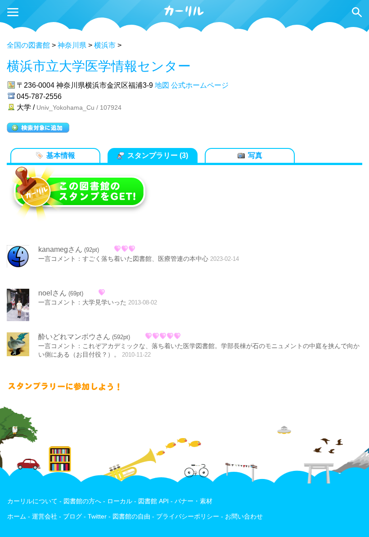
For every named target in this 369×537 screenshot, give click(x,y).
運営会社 (44, 516)
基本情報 (60, 155)
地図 (162, 85)
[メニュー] (13, 12)
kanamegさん (60, 249)
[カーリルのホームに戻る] (184, 15)
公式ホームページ (200, 85)
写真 (255, 155)
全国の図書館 (28, 45)
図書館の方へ (82, 501)
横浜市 (105, 45)
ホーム (16, 516)
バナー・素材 (193, 501)
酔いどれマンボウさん (74, 336)
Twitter (97, 516)
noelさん (52, 293)
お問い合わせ (244, 516)
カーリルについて (32, 501)
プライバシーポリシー (187, 516)
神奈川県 (72, 45)
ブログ (72, 516)
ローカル (119, 501)
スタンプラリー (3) (157, 155)
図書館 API (153, 501)
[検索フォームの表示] (356, 12)
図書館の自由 (131, 516)
